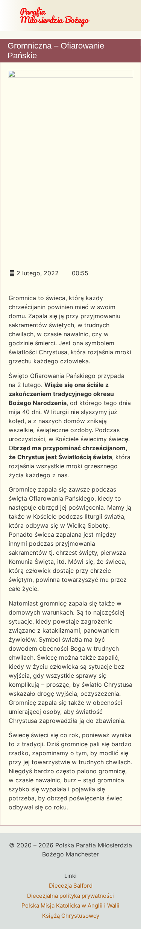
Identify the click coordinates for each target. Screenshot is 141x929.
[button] (135, 15)
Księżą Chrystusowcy (70, 915)
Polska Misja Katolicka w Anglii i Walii (70, 905)
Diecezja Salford (70, 885)
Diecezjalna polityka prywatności (70, 895)
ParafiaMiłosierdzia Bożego (54, 15)
